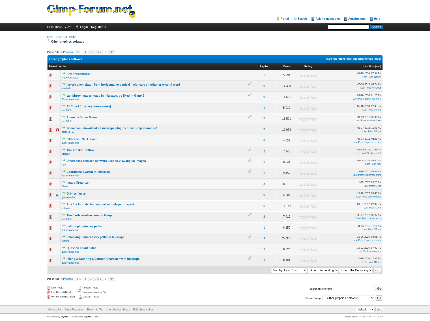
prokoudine (375, 251)
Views (286, 66)
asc (378, 66)
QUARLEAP (68, 132)
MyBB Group (91, 316)
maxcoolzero (374, 120)
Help (377, 18)
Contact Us (55, 309)
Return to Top (95, 309)
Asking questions (328, 18)
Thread (53, 66)
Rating (308, 66)
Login (84, 27)
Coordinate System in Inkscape (88, 172)
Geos (65, 186)
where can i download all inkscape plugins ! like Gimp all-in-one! (112, 128)
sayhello (66, 88)
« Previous (67, 52)
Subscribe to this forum (367, 58)
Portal (285, 18)
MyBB (64, 316)
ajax (64, 164)
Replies (264, 66)
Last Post (369, 66)
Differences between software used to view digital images (106, 161)
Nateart (66, 153)
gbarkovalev (68, 197)
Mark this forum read (338, 58)
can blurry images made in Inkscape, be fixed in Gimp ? (105, 95)
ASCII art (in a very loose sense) (89, 106)
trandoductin (374, 218)
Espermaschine (70, 99)
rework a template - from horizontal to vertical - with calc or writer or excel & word (123, 84)
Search (302, 18)
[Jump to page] (111, 52)
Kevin (378, 207)
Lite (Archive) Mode (118, 309)
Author (63, 66)
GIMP (72, 37)
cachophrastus (70, 77)
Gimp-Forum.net (57, 37)
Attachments (357, 18)
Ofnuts (377, 77)
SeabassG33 (374, 153)
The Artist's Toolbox (80, 150)
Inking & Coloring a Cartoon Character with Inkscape (103, 258)
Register (97, 27)
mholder (66, 208)
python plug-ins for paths (84, 226)
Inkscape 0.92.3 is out (82, 139)
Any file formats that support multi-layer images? (101, 204)
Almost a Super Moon (82, 117)
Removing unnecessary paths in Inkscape (95, 237)
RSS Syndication (143, 309)
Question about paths (81, 248)
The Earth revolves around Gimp (89, 215)
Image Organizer (78, 182)
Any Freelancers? (79, 74)
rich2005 (376, 87)
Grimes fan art (76, 193)
